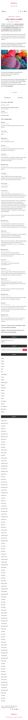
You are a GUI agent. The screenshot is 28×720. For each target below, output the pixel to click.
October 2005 (4, 687)
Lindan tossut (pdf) (10, 25)
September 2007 (4, 626)
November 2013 (4, 466)
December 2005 (4, 682)
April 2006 (3, 671)
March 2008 (3, 610)
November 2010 (4, 535)
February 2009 (4, 583)
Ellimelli (2, 138)
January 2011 (4, 532)
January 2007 (4, 647)
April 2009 (3, 578)
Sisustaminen (3, 401)
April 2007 (3, 639)
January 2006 (4, 679)
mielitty (3, 164)
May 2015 (3, 444)
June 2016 (3, 426)
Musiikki (2, 390)
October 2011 (4, 514)
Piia (2, 145)
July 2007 (3, 631)
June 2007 (3, 634)
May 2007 (3, 636)
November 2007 (4, 620)
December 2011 (4, 508)
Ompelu (2, 395)
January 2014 (4, 460)
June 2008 (3, 602)
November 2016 (4, 423)
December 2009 (4, 559)
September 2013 (4, 471)
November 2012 (4, 487)
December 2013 (4, 463)
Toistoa (3, 111)
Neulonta (18, 16)
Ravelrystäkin (6, 29)
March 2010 (3, 554)
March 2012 (3, 503)
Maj (2, 122)
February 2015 (4, 450)
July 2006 (3, 663)
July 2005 (3, 695)
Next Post (20, 97)
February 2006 (4, 676)
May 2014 (3, 455)
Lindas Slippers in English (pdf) (11, 27)
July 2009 (3, 570)
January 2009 (4, 586)
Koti (2, 371)
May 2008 (3, 604)
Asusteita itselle (5, 115)
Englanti (2, 358)
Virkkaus (2, 411)
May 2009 (3, 575)
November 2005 (4, 684)
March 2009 (3, 580)
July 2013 (3, 476)
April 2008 (3, 607)
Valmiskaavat (3, 409)
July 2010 (3, 543)
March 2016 (3, 431)
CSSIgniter (20, 717)
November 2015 (4, 434)
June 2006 (3, 666)
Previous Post (7, 97)
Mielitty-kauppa (4, 382)
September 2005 (4, 690)
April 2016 (3, 428)
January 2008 (4, 615)
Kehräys (2, 366)
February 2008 (4, 612)
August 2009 (3, 567)
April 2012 (3, 500)
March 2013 (3, 479)
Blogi (3, 706)
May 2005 (3, 700)
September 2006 (4, 658)
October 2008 (4, 591)
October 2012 (4, 490)
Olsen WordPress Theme (11, 717)
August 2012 (3, 495)
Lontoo (2, 377)
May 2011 (3, 524)
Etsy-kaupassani (9, 86)
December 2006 (4, 650)
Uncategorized (4, 406)
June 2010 (3, 546)
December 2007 (4, 618)
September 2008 (4, 594)
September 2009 (4, 564)
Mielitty (14, 3)
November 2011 (4, 511)
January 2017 (4, 420)
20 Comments (17, 21)
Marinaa (2, 379)
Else (2, 303)
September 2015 (4, 436)
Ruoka (2, 398)
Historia (2, 363)
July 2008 (3, 599)
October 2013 (4, 468)
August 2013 (3, 474)
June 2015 (3, 442)
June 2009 (3, 572)
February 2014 (4, 458)
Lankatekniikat (11, 16)
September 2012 (4, 492)
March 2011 (3, 527)
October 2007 (4, 623)
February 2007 (4, 644)
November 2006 (4, 652)
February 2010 (4, 556)
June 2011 (3, 522)
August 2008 (3, 596)
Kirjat (2, 369)
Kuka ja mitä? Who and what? (11, 706)
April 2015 (3, 447)
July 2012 (3, 498)
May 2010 (3, 548)
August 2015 (3, 439)
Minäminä (3, 385)
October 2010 (4, 538)
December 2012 (4, 484)
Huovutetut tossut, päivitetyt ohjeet (10, 107)
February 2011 (4, 530)
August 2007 (3, 628)
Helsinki (2, 361)
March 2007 (3, 642)
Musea (23, 81)
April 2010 (3, 551)
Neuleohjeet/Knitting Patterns (8, 707)
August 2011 (3, 519)
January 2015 (4, 452)
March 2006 (3, 674)
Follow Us (3, 341)
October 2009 (4, 562)
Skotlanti (3, 403)
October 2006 (4, 655)
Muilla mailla (3, 387)
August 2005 (3, 692)
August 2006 (3, 660)
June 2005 (3, 698)
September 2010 (4, 540)
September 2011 (4, 516)
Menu (4, 11)
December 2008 (4, 588)
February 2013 (4, 482)
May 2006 (3, 668)
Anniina (2, 278)
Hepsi (2, 231)
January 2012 (4, 506)
